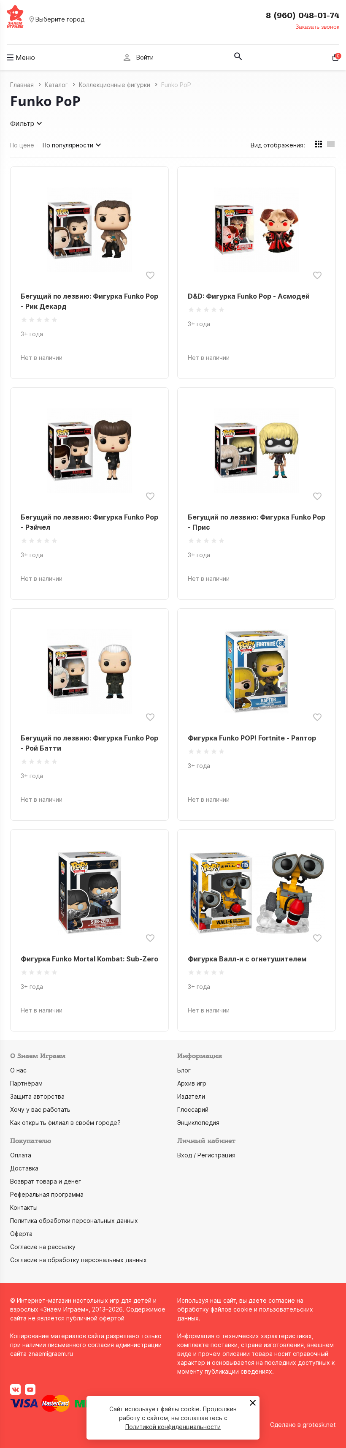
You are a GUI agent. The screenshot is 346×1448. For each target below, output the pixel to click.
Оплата (20, 1155)
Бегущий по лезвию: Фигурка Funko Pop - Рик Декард (89, 301)
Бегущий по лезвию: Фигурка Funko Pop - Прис (256, 522)
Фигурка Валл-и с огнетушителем (247, 959)
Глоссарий (192, 1109)
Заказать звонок (317, 26)
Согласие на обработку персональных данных (78, 1259)
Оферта (21, 1233)
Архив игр (191, 1083)
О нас (18, 1070)
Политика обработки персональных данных (74, 1220)
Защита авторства (37, 1096)
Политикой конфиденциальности (173, 1426)
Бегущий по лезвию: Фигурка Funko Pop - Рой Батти (89, 743)
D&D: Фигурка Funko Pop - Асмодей (249, 296)
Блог (184, 1070)
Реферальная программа (47, 1194)
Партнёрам (26, 1083)
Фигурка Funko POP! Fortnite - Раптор (252, 738)
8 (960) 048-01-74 (302, 15)
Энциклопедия (198, 1122)
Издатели (191, 1096)
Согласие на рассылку (43, 1246)
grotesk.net (319, 1424)
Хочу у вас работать (40, 1109)
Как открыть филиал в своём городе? (65, 1122)
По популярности (68, 145)
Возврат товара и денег (45, 1181)
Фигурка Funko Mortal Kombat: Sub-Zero (89, 959)
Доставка (24, 1168)
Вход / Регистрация (206, 1155)
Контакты (24, 1207)
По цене (22, 145)
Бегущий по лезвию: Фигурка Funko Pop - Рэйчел (89, 522)
